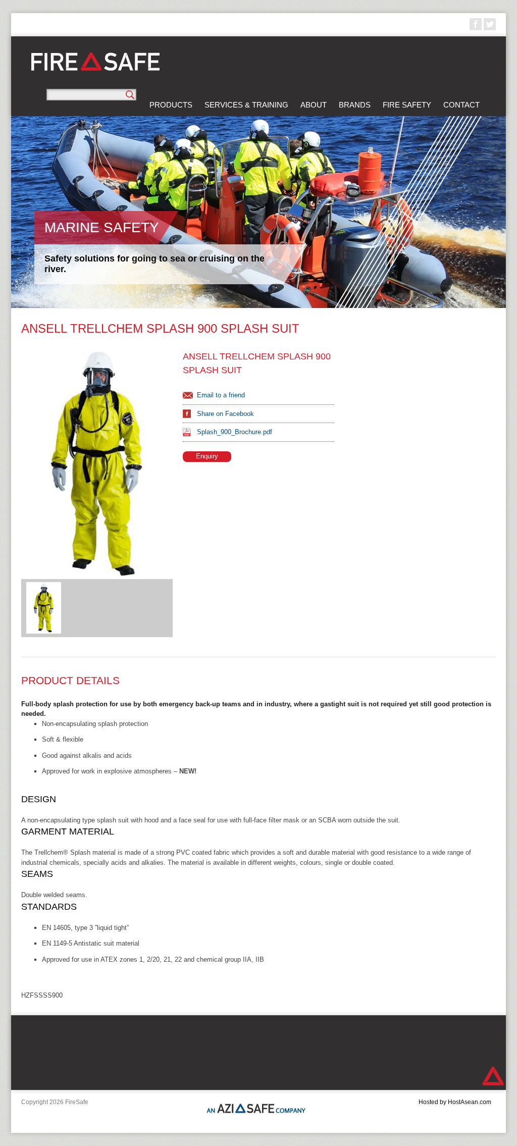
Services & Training (246, 105)
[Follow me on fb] (476, 24)
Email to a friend (221, 395)
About (313, 105)
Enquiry (207, 456)
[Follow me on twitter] (490, 24)
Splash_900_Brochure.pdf (234, 432)
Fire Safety (407, 105)
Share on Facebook (225, 414)
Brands (355, 105)
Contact (461, 105)
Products (170, 105)
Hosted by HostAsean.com (455, 1102)
